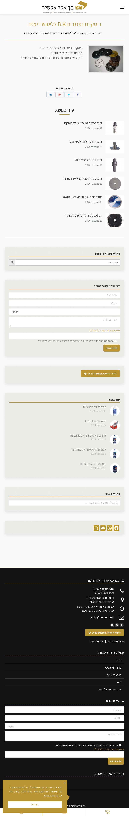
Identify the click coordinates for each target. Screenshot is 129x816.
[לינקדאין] (50, 94)
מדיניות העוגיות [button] (51, 795)
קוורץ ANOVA (114, 675)
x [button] (65, 782)
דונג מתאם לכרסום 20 (88, 160)
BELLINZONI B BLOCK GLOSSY (88, 435)
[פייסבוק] (78, 94)
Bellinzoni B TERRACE (93, 464)
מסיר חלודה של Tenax (94, 407)
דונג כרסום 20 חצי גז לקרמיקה (83, 123)
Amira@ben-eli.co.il (102, 617)
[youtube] (112, 625)
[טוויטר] (68, 94)
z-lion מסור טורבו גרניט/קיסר (83, 215)
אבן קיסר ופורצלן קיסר (109, 689)
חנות (92, 33)
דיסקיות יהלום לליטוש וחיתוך (73, 33)
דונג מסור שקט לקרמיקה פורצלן (82, 178)
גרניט (118, 660)
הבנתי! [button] (34, 804)
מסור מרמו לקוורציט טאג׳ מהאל (82, 197)
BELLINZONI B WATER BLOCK (88, 450)
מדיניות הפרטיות (91, 341)
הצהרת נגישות (97, 641)
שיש (119, 682)
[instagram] (117, 625)
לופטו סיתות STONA (95, 421)
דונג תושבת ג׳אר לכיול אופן (85, 141)
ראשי (99, 33)
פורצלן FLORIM (112, 667)
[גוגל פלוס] (59, 94)
